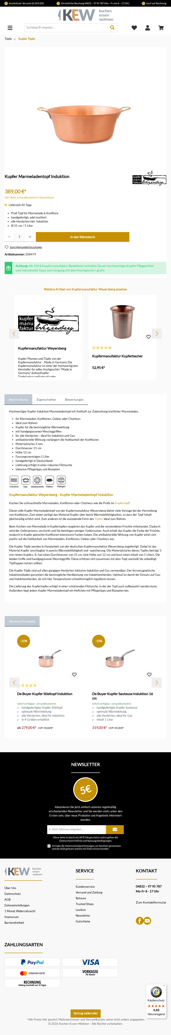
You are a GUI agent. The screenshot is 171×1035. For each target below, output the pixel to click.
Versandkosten (95, 1019)
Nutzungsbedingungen (99, 840)
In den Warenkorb (82, 237)
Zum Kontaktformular (151, 902)
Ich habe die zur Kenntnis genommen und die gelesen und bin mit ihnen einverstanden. (86, 847)
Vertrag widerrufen (85, 1013)
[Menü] (10, 27)
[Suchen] (113, 27)
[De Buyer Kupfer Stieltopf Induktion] (48, 658)
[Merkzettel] (134, 27)
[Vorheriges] (14, 334)
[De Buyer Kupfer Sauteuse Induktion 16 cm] (123, 658)
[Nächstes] (157, 334)
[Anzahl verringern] (9, 237)
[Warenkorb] (161, 27)
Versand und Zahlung (89, 892)
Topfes (99, 519)
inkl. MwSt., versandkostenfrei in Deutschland (29, 197)
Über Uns (10, 888)
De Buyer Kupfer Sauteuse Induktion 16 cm (122, 695)
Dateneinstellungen (16, 905)
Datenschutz (12, 894)
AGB (62, 848)
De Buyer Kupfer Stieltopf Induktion (44, 693)
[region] (85, 102)
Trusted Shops (85, 904)
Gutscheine (83, 921)
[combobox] (66, 27)
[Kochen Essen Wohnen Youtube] (147, 920)
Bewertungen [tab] (74, 399)
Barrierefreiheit (14, 922)
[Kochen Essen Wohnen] (23, 870)
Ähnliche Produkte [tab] (22, 621)
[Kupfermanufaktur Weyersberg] (149, 177)
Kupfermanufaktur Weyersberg (42, 348)
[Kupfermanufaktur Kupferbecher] (122, 320)
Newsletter (83, 915)
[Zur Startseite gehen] (85, 15)
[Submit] (115, 829)
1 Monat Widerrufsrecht (19, 911)
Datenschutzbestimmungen (80, 845)
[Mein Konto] (147, 27)
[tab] (18, 399)
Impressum (11, 917)
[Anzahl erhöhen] (30, 237)
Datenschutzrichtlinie (70, 840)
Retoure (81, 898)
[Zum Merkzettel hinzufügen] (148, 337)
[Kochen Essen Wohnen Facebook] (140, 920)
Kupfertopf (122, 503)
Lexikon (81, 910)
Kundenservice (85, 886)
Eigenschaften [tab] (46, 399)
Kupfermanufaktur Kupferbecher (117, 356)
